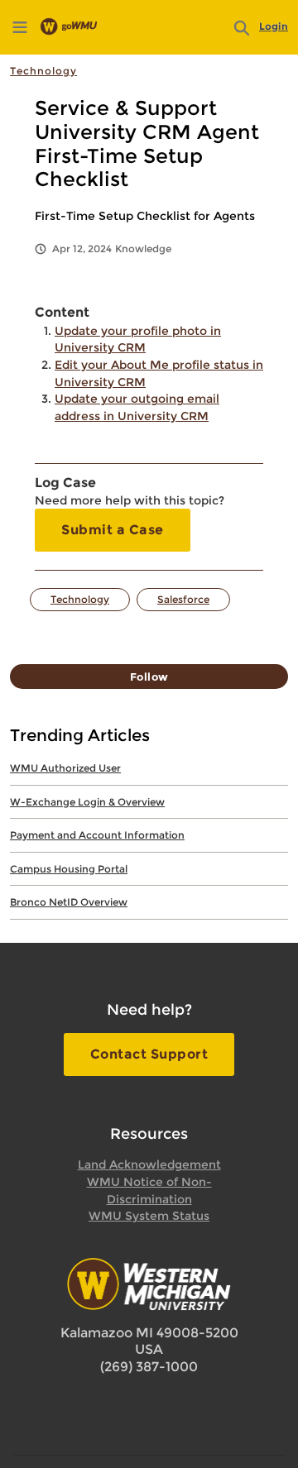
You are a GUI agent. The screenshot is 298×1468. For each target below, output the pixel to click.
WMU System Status (149, 1215)
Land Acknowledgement (149, 1164)
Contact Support (149, 1054)
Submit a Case (112, 530)
